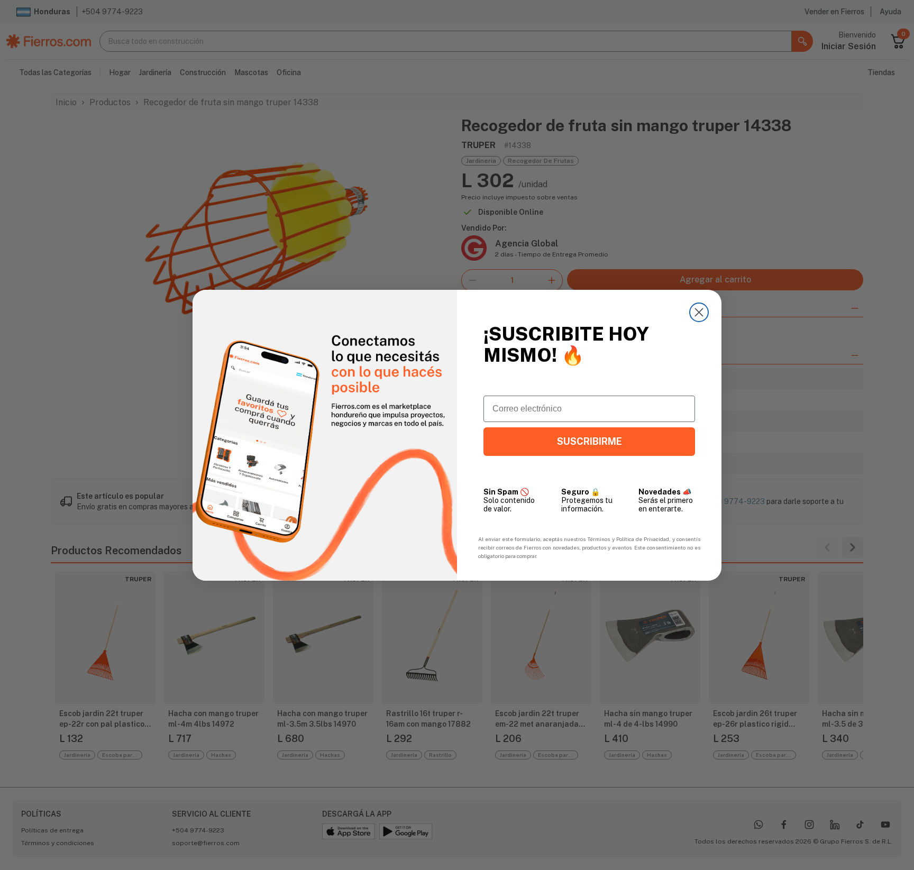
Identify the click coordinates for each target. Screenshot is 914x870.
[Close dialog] (699, 312)
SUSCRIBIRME (589, 441)
